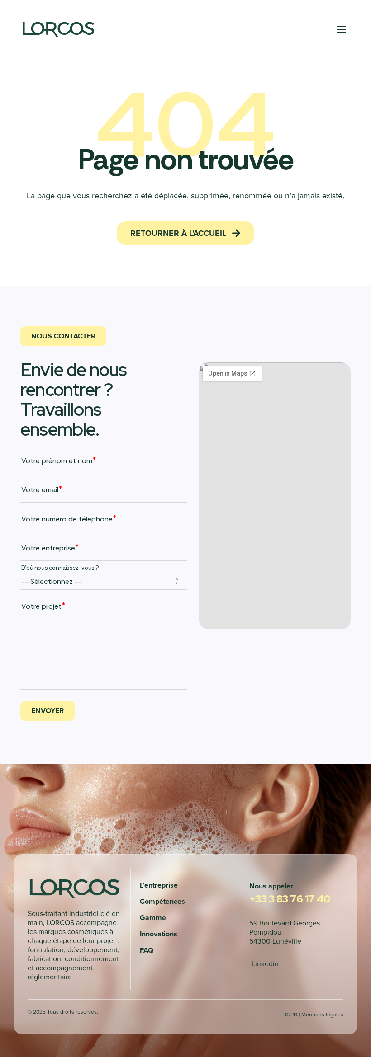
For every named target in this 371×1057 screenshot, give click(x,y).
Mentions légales (322, 1014)
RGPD (290, 1014)
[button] (185, 233)
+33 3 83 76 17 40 (289, 899)
